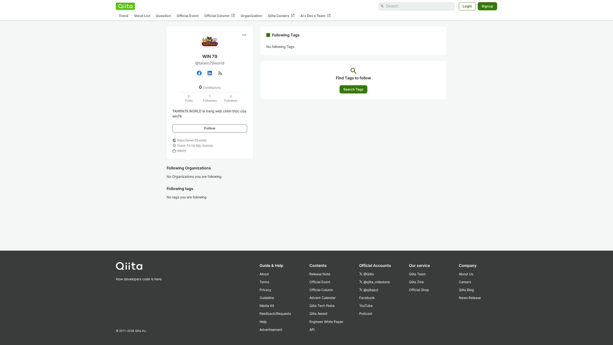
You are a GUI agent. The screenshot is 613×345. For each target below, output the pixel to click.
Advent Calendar (322, 298)
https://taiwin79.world (191, 140)
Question (163, 16)
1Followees (210, 98)
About (264, 274)
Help (263, 322)
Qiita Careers (281, 15)
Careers (465, 282)
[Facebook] (199, 73)
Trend (123, 16)
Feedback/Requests (275, 313)
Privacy (265, 290)
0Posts (189, 98)
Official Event (188, 16)
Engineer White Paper (326, 322)
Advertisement (271, 330)
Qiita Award (318, 313)
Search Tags (353, 89)
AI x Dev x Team (315, 15)
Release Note (319, 274)
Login (467, 6)
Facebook (367, 298)
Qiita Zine (416, 282)
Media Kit (267, 306)
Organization (251, 16)
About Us (466, 274)
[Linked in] (209, 73)
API (312, 330)
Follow (209, 128)
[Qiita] (125, 6)
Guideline (267, 298)
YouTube (366, 306)
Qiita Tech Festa (322, 306)
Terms (264, 282)
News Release (470, 298)
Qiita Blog (466, 290)
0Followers (230, 98)
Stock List (142, 16)
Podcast (365, 313)
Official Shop (419, 290)
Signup (487, 6)
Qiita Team (417, 274)
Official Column (219, 15)
